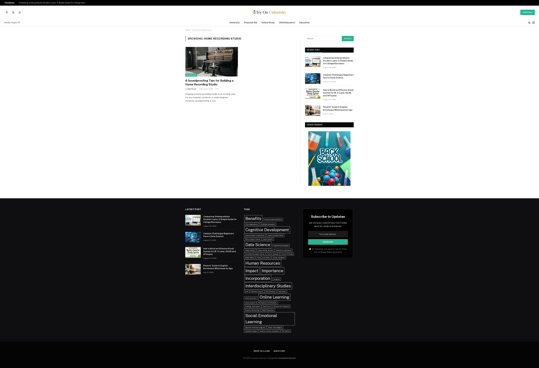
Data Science (257, 244)
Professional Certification (267, 303)
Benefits (253, 218)
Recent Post (313, 50)
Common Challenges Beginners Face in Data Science (42, 3)
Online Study (268, 22)
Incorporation (257, 278)
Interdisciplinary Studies (268, 285)
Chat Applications (251, 224)
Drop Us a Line (262, 351)
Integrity (276, 279)
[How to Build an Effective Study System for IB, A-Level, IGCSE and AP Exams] (312, 93)
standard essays (251, 331)
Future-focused (272, 254)
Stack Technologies (275, 327)
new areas (282, 291)
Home (187, 30)
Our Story (279, 351)
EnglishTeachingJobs (280, 245)
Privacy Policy (326, 252)
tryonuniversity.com (287, 358)
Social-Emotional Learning (261, 318)
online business (250, 298)
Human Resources (262, 263)
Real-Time (267, 306)
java (246, 291)
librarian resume (257, 291)
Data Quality (268, 239)
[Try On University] (269, 12)
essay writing (250, 250)
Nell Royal (192, 89)
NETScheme (270, 291)
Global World (249, 257)
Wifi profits (286, 331)
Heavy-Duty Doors (263, 257)
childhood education (268, 224)
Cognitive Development (267, 229)
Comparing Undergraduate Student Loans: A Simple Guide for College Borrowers (338, 61)
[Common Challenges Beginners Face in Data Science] (312, 78)
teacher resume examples (269, 331)
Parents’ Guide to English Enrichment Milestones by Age (337, 108)
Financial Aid (250, 22)
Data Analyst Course (252, 239)
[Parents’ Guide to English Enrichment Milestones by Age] (312, 110)
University (234, 22)
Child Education (287, 22)
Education (304, 22)
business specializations (273, 219)
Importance (272, 270)
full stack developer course (254, 254)
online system (250, 303)
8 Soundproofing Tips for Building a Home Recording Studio (209, 82)
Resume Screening (252, 310)
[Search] (529, 22)
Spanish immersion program (255, 327)
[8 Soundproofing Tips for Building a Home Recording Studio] (211, 62)
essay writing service (265, 250)
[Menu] (533, 22)
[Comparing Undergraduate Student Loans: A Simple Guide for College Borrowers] (312, 61)
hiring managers (279, 257)
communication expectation (255, 235)
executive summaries (283, 250)
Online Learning (274, 297)
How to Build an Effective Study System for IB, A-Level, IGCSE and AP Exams (338, 93)
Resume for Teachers (281, 306)
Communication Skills (275, 235)
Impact (251, 270)
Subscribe (527, 12)
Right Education (268, 310)
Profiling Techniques (252, 306)
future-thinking (287, 254)
